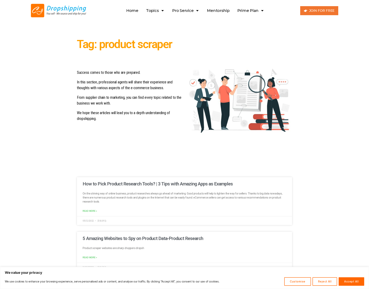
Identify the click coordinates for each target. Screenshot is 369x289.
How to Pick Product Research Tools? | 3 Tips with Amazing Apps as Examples (158, 184)
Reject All (325, 281)
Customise (297, 281)
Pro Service (183, 10)
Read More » (90, 211)
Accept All (351, 281)
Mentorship (218, 10)
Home (132, 10)
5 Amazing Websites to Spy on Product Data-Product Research (143, 238)
